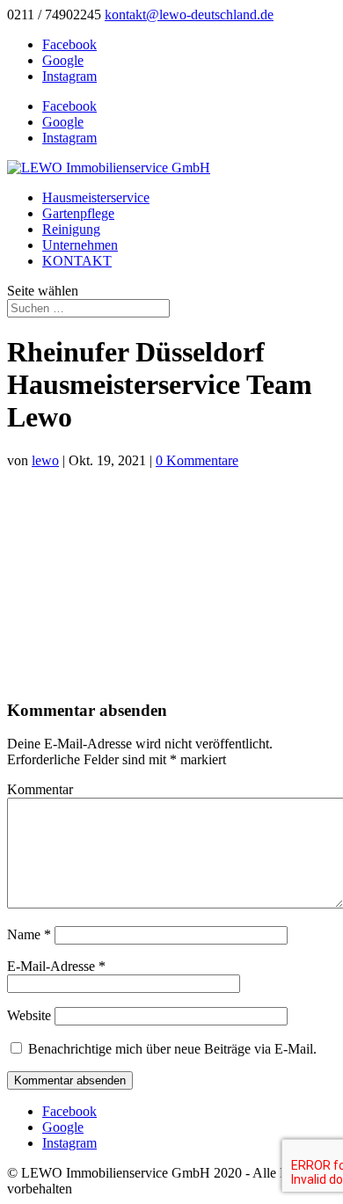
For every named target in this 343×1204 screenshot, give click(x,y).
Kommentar (40, 789)
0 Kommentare (197, 460)
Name (29, 934)
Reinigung (71, 229)
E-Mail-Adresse (56, 966)
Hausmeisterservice (96, 197)
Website (29, 1015)
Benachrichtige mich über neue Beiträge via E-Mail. (172, 1048)
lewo (45, 460)
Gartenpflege (78, 213)
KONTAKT (77, 260)
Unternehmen (80, 244)
